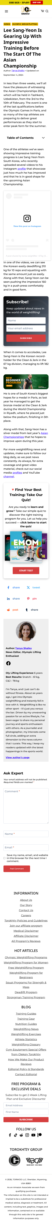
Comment (12, 791)
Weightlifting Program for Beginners (26, 975)
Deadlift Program (26, 992)
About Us (26, 900)
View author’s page (17, 757)
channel (8, 476)
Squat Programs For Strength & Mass (26, 985)
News (7, 24)
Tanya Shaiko (23, 648)
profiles (17, 472)
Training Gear (26, 1018)
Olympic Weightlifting (25, 24)
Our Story (26, 905)
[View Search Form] (47, 11)
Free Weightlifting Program (26, 967)
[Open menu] (6, 11)
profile (22, 168)
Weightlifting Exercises (26, 1034)
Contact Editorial (26, 1074)
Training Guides (26, 1013)
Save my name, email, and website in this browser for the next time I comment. (27, 858)
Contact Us (26, 910)
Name (10, 834)
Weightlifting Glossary (26, 1044)
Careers (26, 915)
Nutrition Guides (26, 1024)
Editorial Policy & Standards (26, 1069)
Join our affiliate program (26, 925)
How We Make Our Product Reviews (26, 1062)
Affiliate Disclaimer (26, 936)
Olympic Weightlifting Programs (26, 957)
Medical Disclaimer (26, 930)
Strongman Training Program (26, 997)
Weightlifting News (26, 1029)
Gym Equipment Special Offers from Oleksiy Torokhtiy (26, 1052)
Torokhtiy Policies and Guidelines (26, 920)
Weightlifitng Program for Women (26, 962)
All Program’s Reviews (26, 941)
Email (9, 847)
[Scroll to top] (46, 1212)
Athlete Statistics (26, 1039)
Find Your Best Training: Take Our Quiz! (26, 495)
